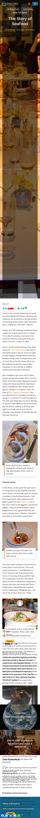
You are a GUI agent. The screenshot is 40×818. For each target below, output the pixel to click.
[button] (35, 4)
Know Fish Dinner (20, 12)
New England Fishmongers (19, 392)
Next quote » (7, 697)
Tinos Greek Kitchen (18, 350)
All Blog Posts (13, 9)
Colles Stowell (11, 30)
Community (28, 9)
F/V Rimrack (24, 502)
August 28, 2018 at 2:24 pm (9, 773)
